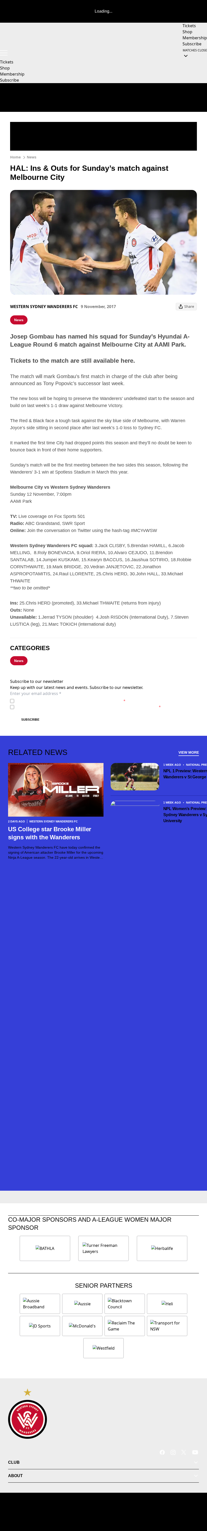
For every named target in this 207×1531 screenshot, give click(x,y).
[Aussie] (82, 1304)
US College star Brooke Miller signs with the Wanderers (49, 833)
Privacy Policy (51, 700)
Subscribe (30, 719)
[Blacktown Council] (125, 1304)
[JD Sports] (40, 1326)
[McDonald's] (82, 1326)
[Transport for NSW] (167, 1326)
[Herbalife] (162, 1248)
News (31, 157)
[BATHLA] (45, 1248)
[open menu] (4, 52)
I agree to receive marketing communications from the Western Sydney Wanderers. (88, 707)
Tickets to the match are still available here (71, 360)
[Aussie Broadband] (40, 1304)
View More (188, 752)
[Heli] (167, 1304)
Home (15, 157)
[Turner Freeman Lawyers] (103, 1248)
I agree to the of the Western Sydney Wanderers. (70, 700)
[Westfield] (103, 1348)
